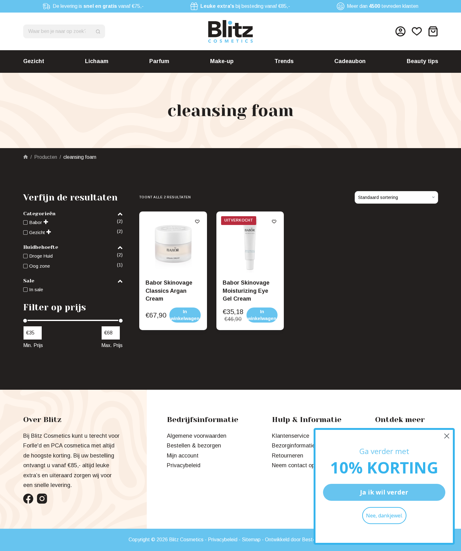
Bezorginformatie (293, 445)
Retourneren (287, 455)
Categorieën (39, 214)
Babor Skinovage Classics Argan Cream (169, 291)
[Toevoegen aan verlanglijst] (197, 221)
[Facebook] (28, 499)
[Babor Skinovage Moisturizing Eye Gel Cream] (250, 245)
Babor (35, 222)
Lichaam (97, 61)
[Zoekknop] (98, 31)
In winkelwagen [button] (185, 315)
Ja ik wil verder (384, 492)
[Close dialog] (446, 436)
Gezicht (33, 61)
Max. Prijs (112, 345)
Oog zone (39, 266)
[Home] (25, 157)
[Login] (400, 31)
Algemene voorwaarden (196, 436)
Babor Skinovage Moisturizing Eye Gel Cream (246, 291)
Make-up (222, 61)
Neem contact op (293, 465)
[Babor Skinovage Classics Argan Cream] (173, 245)
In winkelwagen (261, 315)
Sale (28, 281)
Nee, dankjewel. (384, 515)
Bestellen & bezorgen (194, 445)
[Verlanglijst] (417, 31)
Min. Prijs (33, 345)
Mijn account (183, 455)
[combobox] (58, 31)
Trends (284, 61)
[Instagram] (42, 499)
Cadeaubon (350, 61)
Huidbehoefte (40, 247)
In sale (36, 289)
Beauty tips (422, 61)
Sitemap (251, 539)
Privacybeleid (183, 465)
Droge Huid (41, 256)
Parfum (159, 61)
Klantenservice (290, 436)
